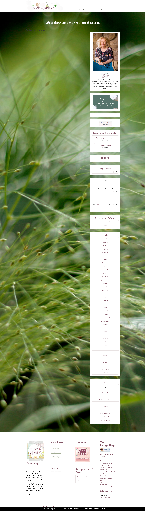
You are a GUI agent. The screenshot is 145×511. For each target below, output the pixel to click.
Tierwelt (105, 355)
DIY (105, 266)
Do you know (105, 263)
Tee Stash (105, 352)
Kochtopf (105, 300)
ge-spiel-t (105, 287)
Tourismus (105, 359)
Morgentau (103, 484)
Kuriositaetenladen (105, 413)
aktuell (105, 239)
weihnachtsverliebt (105, 365)
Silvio (105, 396)
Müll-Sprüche (105, 328)
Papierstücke (105, 393)
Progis (105, 335)
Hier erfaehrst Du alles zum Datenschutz (86, 509)
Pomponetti (105, 403)
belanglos (105, 249)
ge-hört (105, 273)
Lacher (105, 307)
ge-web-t (105, 293)
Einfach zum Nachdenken (108, 487)
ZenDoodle (105, 372)
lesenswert (105, 314)
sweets (105, 345)
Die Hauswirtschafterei (105, 399)
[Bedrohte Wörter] (82, 454)
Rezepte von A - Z (105, 222)
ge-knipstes (105, 276)
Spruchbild (105, 341)
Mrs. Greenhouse (105, 420)
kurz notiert (105, 304)
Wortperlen (103, 469)
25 (98, 204)
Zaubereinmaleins (106, 478)
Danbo (105, 259)
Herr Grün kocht (105, 417)
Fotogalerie (115, 10)
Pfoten (105, 331)
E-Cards (105, 225)
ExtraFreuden (105, 269)
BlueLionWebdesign (106, 497)
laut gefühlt (105, 311)
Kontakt (85, 10)
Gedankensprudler (106, 467)
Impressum (94, 10)
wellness (105, 362)
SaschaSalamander (106, 476)
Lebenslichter (104, 465)
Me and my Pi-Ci (105, 317)
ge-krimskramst (105, 280)
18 (98, 201)
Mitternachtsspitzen (106, 463)
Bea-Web (105, 245)
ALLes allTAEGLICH (107, 461)
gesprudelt (105, 283)
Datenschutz (105, 10)
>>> (117, 184)
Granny (105, 297)
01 (113, 192)
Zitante (102, 459)
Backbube (105, 406)
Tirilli (101, 480)
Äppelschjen (105, 242)
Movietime (105, 324)
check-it (105, 256)
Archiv (78, 10)
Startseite (70, 10)
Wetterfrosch (105, 369)
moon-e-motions (105, 321)
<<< (93, 184)
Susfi (101, 482)
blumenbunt (105, 252)
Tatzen (105, 348)
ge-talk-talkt (105, 290)
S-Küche (105, 410)
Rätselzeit (105, 338)
